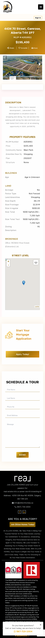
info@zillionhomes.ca (23, 503)
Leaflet (37, 306)
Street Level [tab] (20, 255)
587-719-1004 (24, 631)
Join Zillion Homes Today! (22, 524)
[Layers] (35, 262)
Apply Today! (22, 354)
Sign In (38, 18)
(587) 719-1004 (23, 507)
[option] (22, 65)
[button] (4, 64)
